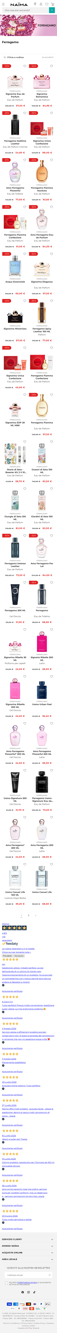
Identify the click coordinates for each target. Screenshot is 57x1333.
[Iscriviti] (49, 1275)
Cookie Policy (39, 1323)
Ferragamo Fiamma (42, 422)
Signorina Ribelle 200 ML (15, 705)
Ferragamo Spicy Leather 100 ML (42, 330)
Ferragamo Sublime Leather (15, 142)
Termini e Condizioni (11, 1323)
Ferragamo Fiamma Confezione (15, 236)
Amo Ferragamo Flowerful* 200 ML (15, 752)
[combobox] (28, 10)
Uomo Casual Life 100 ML (15, 893)
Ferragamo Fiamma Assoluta (42, 189)
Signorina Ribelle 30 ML (15, 658)
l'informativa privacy (27, 1282)
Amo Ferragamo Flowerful (15, 189)
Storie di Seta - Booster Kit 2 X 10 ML (15, 471)
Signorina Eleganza (42, 282)
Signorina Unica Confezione (42, 142)
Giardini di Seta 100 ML (42, 518)
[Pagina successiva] (36, 915)
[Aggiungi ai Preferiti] (25, 66)
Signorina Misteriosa (15, 328)
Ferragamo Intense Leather (15, 565)
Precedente (7, 956)
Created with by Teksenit (28, 1328)
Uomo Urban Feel (42, 704)
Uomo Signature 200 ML (15, 799)
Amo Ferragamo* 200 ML (15, 846)
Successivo (18, 956)
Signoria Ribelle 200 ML (42, 658)
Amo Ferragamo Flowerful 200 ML (42, 752)
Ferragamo (42, 610)
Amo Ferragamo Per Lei (42, 565)
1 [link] (21, 915)
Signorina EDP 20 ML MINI (15, 424)
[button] (3, 4)
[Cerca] (52, 10)
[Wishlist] (47, 4)
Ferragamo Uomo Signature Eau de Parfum (42, 799)
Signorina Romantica (42, 95)
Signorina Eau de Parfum (15, 95)
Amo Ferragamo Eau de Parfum (41, 236)
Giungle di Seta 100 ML (15, 518)
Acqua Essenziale (15, 282)
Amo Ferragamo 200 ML (42, 846)
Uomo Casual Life (42, 892)
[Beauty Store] (35, 4)
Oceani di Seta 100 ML (42, 471)
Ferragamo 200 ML (15, 610)
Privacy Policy (27, 1323)
